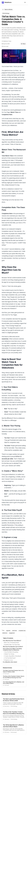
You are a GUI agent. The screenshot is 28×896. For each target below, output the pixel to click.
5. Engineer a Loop (8, 660)
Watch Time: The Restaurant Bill (11, 642)
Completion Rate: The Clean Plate (12, 644)
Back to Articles (8, 9)
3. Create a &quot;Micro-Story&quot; (12, 656)
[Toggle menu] (25, 2)
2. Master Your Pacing (9, 654)
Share (24, 43)
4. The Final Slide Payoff (9, 658)
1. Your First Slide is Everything (11, 652)
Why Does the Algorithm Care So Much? (13, 646)
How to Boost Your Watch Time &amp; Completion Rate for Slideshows (12, 649)
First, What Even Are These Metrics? (12, 640)
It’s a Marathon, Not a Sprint (10, 662)
